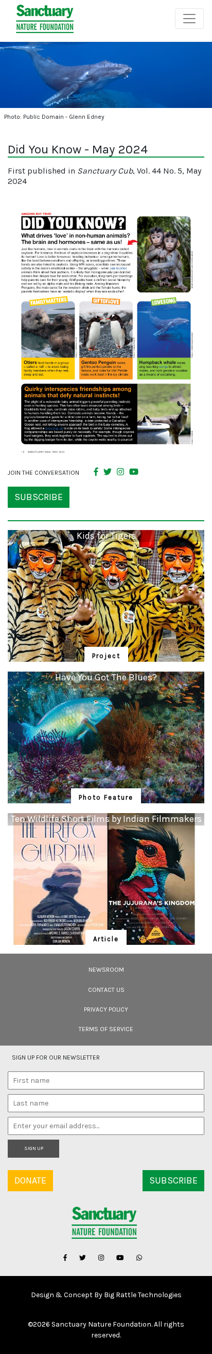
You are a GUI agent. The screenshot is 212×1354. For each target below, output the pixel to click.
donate (30, 1180)
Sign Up (33, 1148)
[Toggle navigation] (189, 18)
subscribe (38, 497)
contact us (106, 989)
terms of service (106, 1029)
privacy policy (106, 1009)
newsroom (106, 969)
